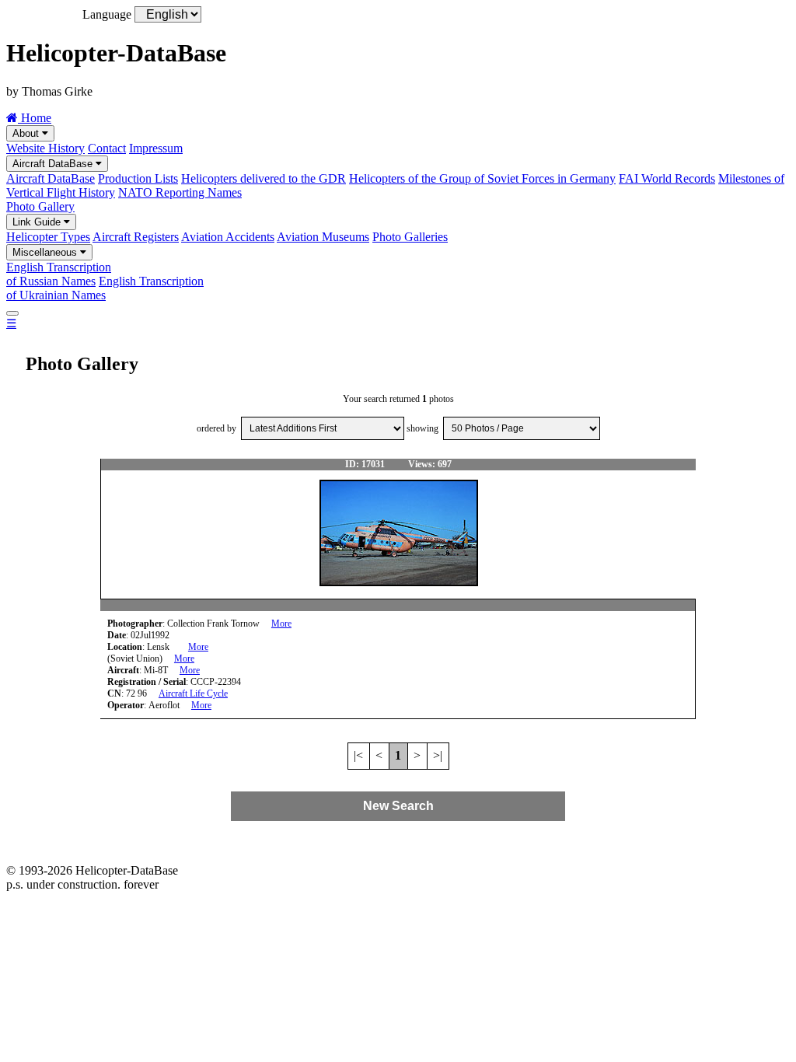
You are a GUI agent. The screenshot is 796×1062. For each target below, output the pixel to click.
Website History (45, 148)
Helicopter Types (48, 236)
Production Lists (138, 178)
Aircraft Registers (136, 236)
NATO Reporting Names (180, 192)
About (27, 133)
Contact (107, 148)
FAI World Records (667, 178)
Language (106, 14)
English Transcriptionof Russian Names (58, 274)
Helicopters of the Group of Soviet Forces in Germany (482, 178)
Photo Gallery (40, 206)
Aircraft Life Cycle (193, 693)
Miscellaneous (46, 252)
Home (34, 117)
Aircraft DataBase (54, 163)
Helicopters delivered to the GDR (263, 178)
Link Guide (38, 222)
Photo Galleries (410, 236)
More (281, 623)
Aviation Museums (323, 236)
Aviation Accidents (227, 236)
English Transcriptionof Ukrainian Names (105, 288)
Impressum (156, 148)
